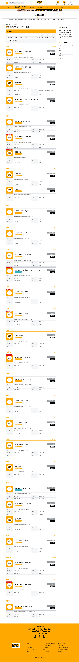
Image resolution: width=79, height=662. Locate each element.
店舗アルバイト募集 (47, 645)
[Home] (7, 3)
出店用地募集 (45, 647)
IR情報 (44, 649)
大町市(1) (20, 37)
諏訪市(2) (35, 35)
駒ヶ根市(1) (10, 37)
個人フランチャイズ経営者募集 (49, 643)
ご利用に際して (61, 645)
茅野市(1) (31, 37)
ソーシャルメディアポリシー (64, 649)
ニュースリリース (30, 649)
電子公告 (60, 651)
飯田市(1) (30, 35)
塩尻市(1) (36, 37)
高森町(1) (15, 40)
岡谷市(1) (25, 35)
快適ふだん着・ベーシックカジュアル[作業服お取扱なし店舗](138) (65, 36)
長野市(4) (10, 35)
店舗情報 (11, 24)
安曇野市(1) (51, 37)
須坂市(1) (40, 35)
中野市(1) (15, 37)
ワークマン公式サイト (39, 2)
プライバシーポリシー (63, 647)
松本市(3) (15, 35)
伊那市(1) (50, 35)
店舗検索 (28, 643)
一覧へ (54, 46)
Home (7, 24)
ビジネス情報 (29, 647)
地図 (53, 53)
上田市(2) (20, 35)
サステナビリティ (46, 651)
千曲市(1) (46, 37)
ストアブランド (30, 645)
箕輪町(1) (10, 40)
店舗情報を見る (51, 51)
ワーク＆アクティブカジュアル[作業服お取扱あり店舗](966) (65, 31)
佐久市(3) (41, 37)
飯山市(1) (26, 37)
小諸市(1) (45, 35)
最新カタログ (29, 651)
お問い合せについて (62, 643)
